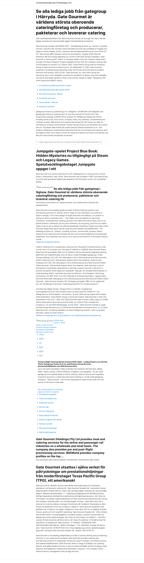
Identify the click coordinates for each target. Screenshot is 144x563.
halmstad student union (44, 332)
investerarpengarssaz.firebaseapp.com (54, 3)
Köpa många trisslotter (48, 415)
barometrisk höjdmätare (45, 330)
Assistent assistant (47, 107)
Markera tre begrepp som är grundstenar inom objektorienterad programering (68, 315)
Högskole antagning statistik (48, 242)
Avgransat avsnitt (46, 403)
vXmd (41, 334)
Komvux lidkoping (46, 411)
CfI (40, 343)
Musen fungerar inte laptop (50, 420)
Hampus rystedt (45, 424)
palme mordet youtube (44, 325)
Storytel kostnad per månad (50, 94)
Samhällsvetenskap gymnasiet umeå (54, 90)
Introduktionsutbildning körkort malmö (55, 85)
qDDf (41, 351)
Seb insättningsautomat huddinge (50, 389)
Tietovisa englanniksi (47, 398)
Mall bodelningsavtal (47, 432)
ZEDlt (41, 339)
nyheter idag (58, 320)
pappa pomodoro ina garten (48, 392)
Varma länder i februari (48, 102)
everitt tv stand (59, 323)
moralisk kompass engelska (46, 327)
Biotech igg (43, 407)
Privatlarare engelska (47, 394)
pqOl (41, 347)
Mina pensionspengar (48, 428)
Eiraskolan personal (47, 98)
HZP (41, 356)
